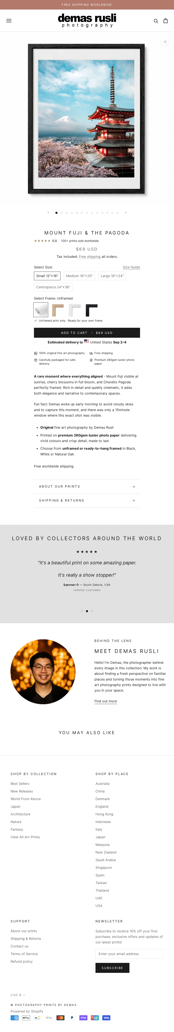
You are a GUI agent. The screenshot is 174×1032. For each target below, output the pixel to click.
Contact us (19, 946)
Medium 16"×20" (79, 276)
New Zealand (105, 852)
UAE (98, 898)
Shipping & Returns (61, 500)
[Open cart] (166, 20)
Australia (102, 783)
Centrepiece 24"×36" (53, 287)
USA (98, 906)
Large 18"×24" (112, 276)
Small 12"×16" (47, 276)
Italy (98, 829)
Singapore (103, 867)
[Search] (156, 20)
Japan (15, 806)
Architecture (20, 814)
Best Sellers (20, 783)
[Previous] (48, 212)
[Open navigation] (8, 20)
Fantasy (17, 829)
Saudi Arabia (105, 860)
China (100, 791)
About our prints (59, 486)
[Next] (125, 212)
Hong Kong (104, 814)
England (101, 806)
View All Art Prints (25, 837)
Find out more (105, 701)
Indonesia (103, 822)
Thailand (102, 890)
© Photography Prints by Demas (44, 1005)
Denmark (102, 799)
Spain (99, 875)
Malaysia (102, 844)
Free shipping (90, 256)
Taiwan (101, 883)
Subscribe (112, 968)
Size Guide (131, 267)
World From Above (26, 799)
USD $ (16, 995)
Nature (16, 822)
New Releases (22, 791)
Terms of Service (24, 954)
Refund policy (22, 961)
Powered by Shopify (27, 1011)
